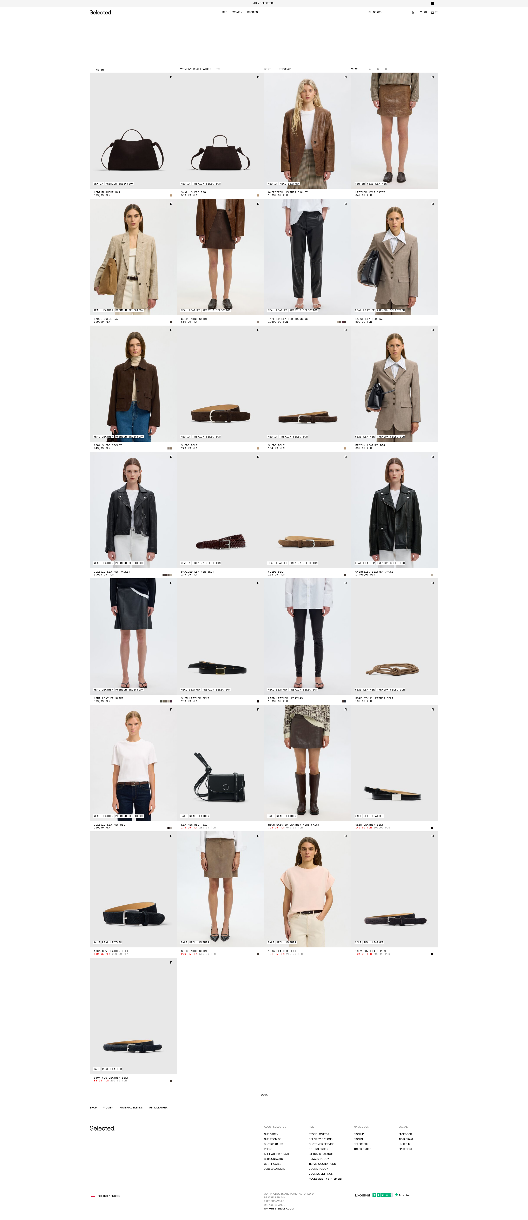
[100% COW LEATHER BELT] (133, 889)
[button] (133, 131)
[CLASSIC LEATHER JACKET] (133, 510)
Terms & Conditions (322, 1164)
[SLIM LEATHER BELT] (220, 636)
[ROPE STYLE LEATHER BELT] (394, 636)
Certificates (272, 1164)
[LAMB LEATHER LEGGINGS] (307, 636)
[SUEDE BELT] (220, 384)
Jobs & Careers (274, 1169)
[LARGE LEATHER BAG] (394, 257)
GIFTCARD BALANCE (321, 1154)
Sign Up (359, 1134)
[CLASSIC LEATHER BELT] (133, 763)
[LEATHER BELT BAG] (220, 763)
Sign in (358, 1139)
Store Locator (319, 1134)
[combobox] (294, 69)
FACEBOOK (405, 1134)
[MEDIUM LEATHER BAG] (394, 384)
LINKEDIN (404, 1144)
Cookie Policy (318, 1169)
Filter (100, 70)
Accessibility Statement (325, 1179)
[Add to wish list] (171, 77)
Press (268, 1149)
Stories (252, 12)
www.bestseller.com (279, 1209)
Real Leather (158, 1108)
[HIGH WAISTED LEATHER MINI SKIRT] (307, 763)
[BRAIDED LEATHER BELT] (220, 510)
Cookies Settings (321, 1174)
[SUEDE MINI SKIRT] (220, 257)
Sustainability (274, 1144)
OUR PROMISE (272, 1139)
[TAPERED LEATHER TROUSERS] (307, 257)
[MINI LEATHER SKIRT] (133, 636)
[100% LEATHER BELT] (307, 889)
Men (224, 12)
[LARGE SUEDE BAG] (133, 257)
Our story (271, 1134)
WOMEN (108, 1108)
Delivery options (320, 1139)
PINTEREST (405, 1149)
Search (378, 12)
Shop (93, 1108)
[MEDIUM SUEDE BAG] (133, 131)
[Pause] (432, 3)
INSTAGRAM (405, 1139)
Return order (318, 1149)
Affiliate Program (276, 1154)
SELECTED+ (361, 1144)
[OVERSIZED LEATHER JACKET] (307, 131)
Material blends (131, 1108)
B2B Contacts (273, 1159)
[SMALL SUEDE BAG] (220, 131)
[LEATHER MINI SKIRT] (394, 131)
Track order (362, 1149)
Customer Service (321, 1144)
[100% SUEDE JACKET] (133, 384)
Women (237, 12)
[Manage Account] (412, 12)
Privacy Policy (319, 1159)
